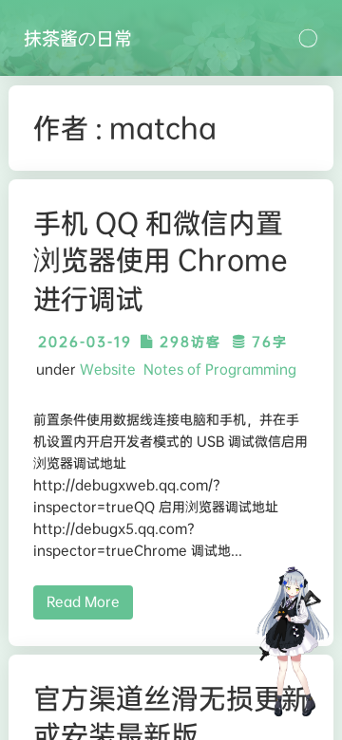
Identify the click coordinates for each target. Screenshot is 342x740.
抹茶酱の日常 (78, 38)
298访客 (187, 341)
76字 (267, 341)
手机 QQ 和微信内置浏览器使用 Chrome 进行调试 (160, 260)
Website (108, 369)
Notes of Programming (219, 369)
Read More (83, 601)
